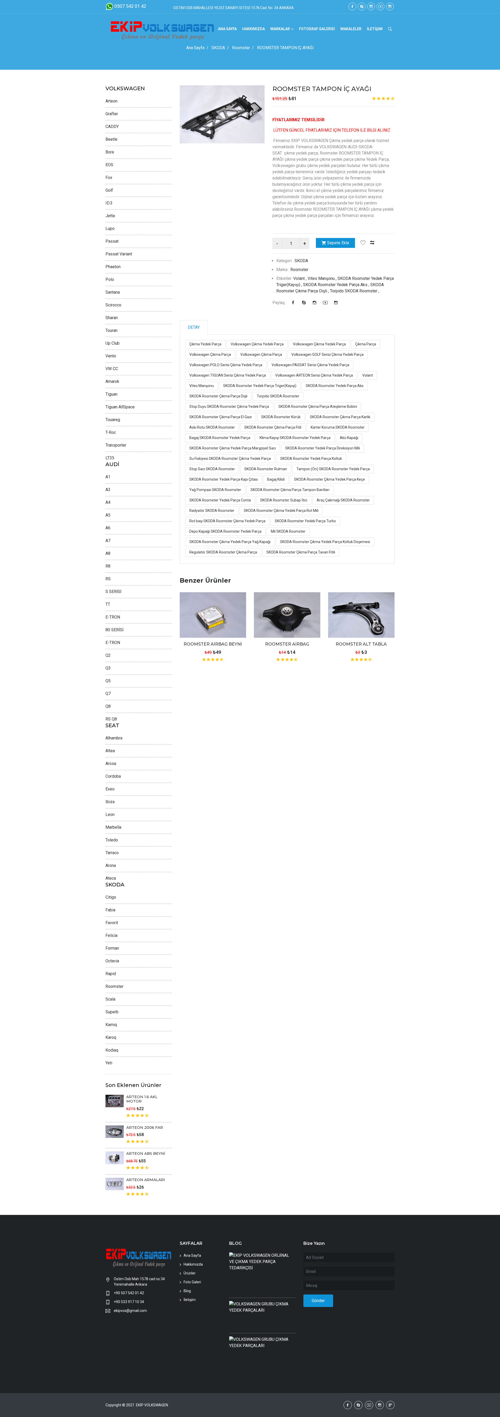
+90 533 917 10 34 (129, 1302)
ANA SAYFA (227, 29)
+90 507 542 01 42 (129, 1293)
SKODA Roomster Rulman (265, 469)
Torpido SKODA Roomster (278, 396)
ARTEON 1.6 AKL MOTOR (142, 1099)
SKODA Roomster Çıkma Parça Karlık (340, 417)
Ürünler (190, 1273)
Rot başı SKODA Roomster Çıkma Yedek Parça (227, 521)
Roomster (241, 47)
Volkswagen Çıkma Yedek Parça (257, 344)
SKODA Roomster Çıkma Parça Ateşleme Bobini (317, 406)
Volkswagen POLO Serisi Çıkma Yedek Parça (225, 365)
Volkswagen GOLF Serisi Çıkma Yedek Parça (327, 354)
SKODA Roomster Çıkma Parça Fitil (272, 427)
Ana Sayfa (195, 47)
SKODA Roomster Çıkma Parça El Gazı (220, 417)
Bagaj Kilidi (276, 479)
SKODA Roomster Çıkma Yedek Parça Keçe (329, 479)
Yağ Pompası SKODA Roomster (215, 490)
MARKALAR (280, 29)
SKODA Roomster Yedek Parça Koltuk (311, 458)
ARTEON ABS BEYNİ (145, 1153)
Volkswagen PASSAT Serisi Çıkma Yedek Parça (310, 365)
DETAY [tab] (194, 327)
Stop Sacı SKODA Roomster (212, 469)
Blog (187, 1291)
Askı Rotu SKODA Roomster (212, 427)
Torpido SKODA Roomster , (354, 290)
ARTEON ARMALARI (145, 1179)
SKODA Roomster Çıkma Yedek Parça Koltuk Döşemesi (325, 542)
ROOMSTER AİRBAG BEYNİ (213, 644)
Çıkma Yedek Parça (205, 344)
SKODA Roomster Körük (281, 417)
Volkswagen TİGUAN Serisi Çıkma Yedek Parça (227, 375)
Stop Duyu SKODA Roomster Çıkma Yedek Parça (229, 406)
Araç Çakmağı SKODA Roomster (343, 500)
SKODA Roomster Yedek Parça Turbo (305, 521)
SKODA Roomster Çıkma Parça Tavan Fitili (300, 552)
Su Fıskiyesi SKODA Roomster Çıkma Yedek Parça (230, 458)
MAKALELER (350, 29)
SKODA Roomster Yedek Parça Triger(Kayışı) (259, 386)
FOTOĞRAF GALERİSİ (317, 29)
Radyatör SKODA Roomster (211, 510)
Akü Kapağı (349, 438)
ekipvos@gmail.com (130, 1311)
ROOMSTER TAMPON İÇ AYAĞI (321, 89)
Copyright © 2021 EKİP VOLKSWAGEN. (137, 1405)
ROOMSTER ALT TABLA (361, 644)
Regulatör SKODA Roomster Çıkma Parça (223, 552)
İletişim (190, 1300)
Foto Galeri (192, 1282)
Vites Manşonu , (323, 278)
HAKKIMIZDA (253, 29)
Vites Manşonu (201, 386)
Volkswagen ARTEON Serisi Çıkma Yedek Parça (314, 375)
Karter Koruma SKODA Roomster (338, 427)
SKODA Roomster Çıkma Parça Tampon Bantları (290, 490)
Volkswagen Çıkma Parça (210, 354)
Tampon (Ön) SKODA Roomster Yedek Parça (333, 469)
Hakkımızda (193, 1264)
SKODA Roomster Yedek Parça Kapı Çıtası (223, 479)
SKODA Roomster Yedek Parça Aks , (336, 284)
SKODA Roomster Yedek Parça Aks (335, 386)
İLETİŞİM (375, 29)
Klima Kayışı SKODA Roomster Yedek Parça (295, 438)
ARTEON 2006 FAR (144, 1127)
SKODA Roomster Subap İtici (283, 500)
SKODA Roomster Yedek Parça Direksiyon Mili (322, 448)
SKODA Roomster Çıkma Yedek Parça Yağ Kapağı (230, 542)
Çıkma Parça (365, 344)
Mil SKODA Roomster (288, 531)
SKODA (218, 47)
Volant (367, 375)
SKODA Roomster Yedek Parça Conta (220, 500)
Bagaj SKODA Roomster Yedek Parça (219, 438)
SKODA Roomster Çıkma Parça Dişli (218, 396)
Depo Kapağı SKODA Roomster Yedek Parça (225, 531)
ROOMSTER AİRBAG (287, 644)
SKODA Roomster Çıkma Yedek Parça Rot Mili (281, 510)
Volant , (300, 278)
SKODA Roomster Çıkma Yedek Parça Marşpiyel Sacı (232, 448)
